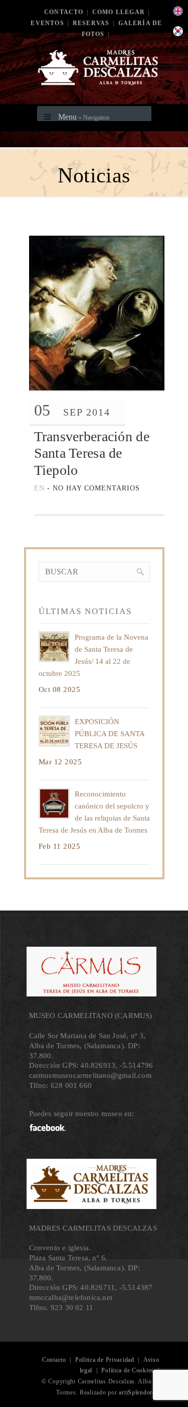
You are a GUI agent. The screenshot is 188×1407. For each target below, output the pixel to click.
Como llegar (118, 12)
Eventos (47, 23)
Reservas (91, 23)
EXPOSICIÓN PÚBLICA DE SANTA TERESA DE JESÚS (109, 734)
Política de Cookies (127, 1370)
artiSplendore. (138, 1392)
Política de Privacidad (104, 1359)
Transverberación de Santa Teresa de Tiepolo (91, 453)
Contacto (64, 12)
